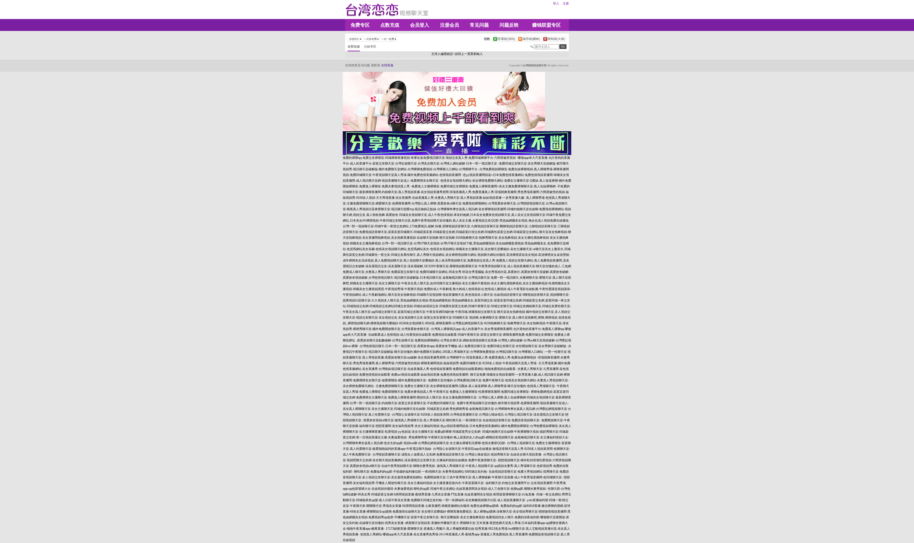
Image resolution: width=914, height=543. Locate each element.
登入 (556, 3)
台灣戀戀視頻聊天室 (534, 65)
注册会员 (449, 25)
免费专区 (360, 25)
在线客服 (387, 65)
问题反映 (509, 25)
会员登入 (419, 25)
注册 (566, 3)
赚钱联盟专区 (546, 25)
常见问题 (479, 25)
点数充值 (389, 25)
